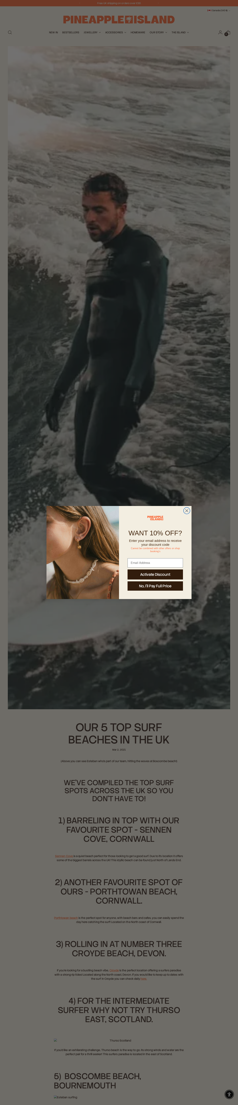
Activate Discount (155, 574)
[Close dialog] (187, 510)
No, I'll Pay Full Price (155, 586)
